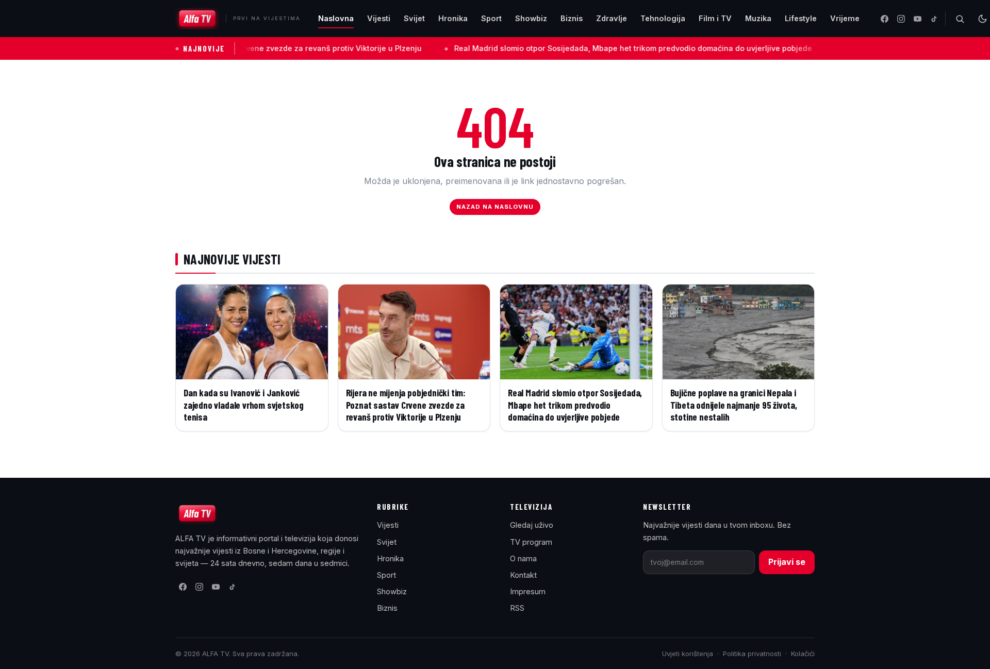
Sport (491, 18)
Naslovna (336, 18)
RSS (517, 608)
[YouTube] (917, 18)
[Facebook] (884, 18)
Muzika (758, 18)
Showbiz (531, 18)
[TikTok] (934, 18)
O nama (523, 558)
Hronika (453, 18)
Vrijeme (845, 18)
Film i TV (715, 18)
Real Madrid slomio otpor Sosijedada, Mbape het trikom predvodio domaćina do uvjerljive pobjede (600, 48)
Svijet (414, 18)
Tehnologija (662, 18)
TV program (531, 542)
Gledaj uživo (531, 525)
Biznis (571, 18)
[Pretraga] (959, 18)
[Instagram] (901, 18)
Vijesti (378, 18)
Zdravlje (611, 18)
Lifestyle (801, 18)
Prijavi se (786, 562)
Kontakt (523, 575)
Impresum (528, 591)
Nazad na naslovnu (495, 206)
